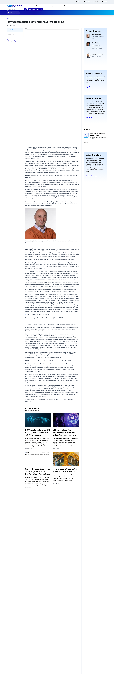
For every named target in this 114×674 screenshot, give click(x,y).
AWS (46, 294)
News (45, 5)
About (77, 1)
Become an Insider (34, 9)
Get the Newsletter (91, 176)
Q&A (8, 18)
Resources (30, 5)
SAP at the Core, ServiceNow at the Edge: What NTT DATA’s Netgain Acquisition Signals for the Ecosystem (38, 471)
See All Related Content (32, 410)
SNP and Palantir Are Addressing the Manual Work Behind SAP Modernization (65, 432)
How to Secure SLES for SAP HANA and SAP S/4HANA (65, 470)
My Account (104, 1)
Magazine (53, 5)
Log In (96, 1)
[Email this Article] (15, 40)
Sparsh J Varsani (97, 54)
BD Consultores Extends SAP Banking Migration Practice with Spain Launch (37, 432)
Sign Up (88, 87)
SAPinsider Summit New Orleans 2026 (97, 134)
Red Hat (65, 167)
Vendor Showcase (65, 5)
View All (86, 142)
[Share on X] (12, 40)
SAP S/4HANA (11, 34)
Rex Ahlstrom (96, 35)
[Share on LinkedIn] (8, 40)
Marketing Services (87, 1)
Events (38, 5)
